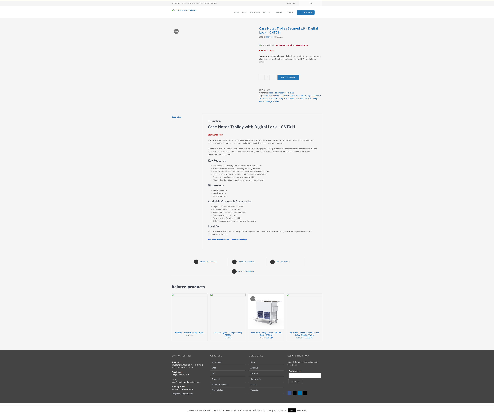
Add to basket (288, 77)
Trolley (276, 101)
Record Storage (265, 101)
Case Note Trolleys (277, 93)
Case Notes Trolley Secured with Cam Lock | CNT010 (266, 333)
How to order (255, 379)
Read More (302, 410)
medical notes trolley (274, 98)
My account (217, 362)
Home (252, 362)
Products (254, 373)
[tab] (186, 117)
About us (254, 368)
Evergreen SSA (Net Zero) (182, 393)
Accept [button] (292, 410)
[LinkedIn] (300, 393)
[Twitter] (295, 393)
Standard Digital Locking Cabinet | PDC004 (228, 333)
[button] (318, 12)
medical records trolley (293, 98)
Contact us (254, 390)
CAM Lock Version (271, 95)
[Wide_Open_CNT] (213, 66)
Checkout (216, 379)
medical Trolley (311, 98)
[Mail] (305, 393)
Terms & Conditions (220, 384)
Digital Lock (301, 95)
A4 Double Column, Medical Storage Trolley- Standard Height (304, 333)
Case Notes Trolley (287, 95)
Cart (213, 373)
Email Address (295, 371)
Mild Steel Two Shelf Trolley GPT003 (189, 332)
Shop (214, 368)
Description (176, 117)
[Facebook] (289, 393)
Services (253, 384)
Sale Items (290, 93)
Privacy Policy (217, 390)
